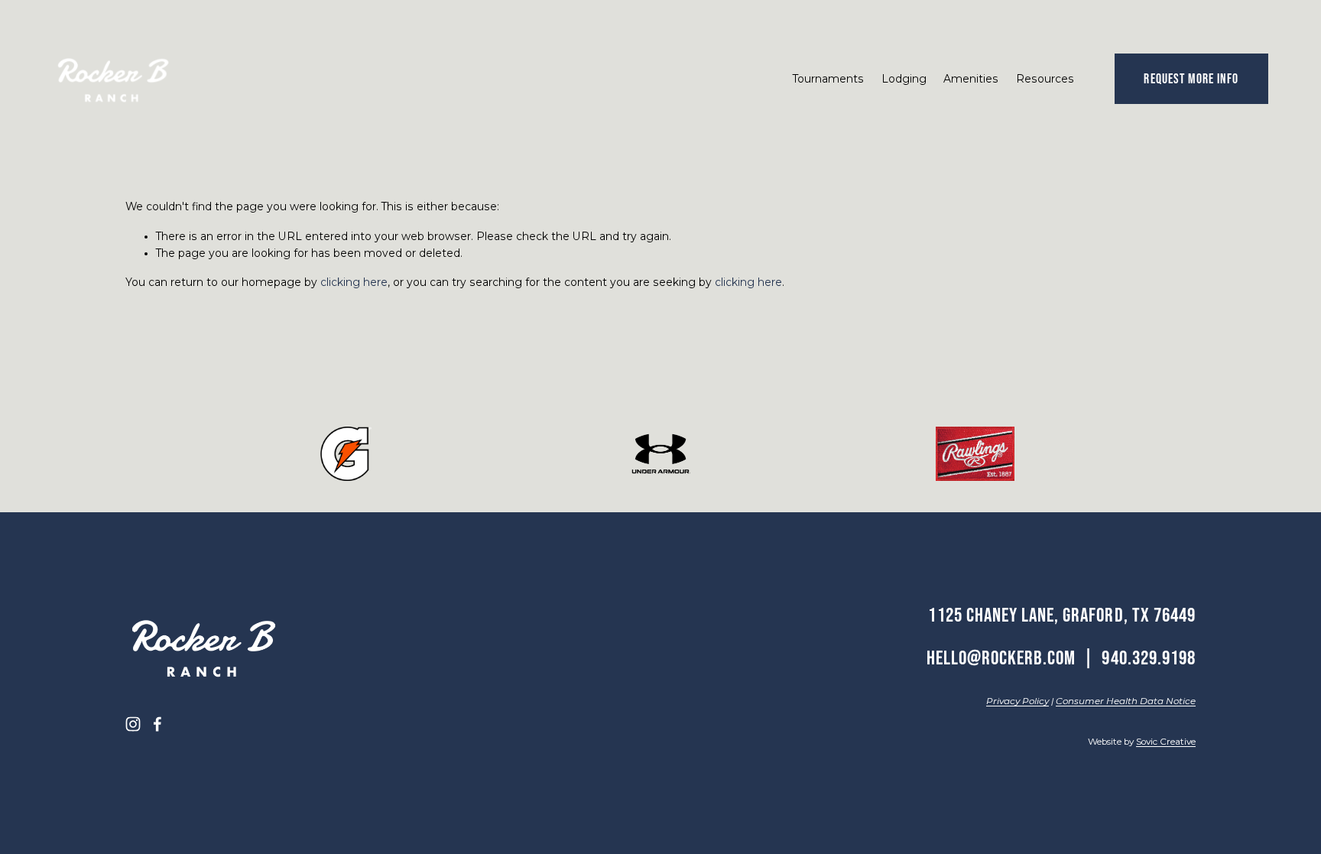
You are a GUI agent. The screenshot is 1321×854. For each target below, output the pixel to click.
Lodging (904, 79)
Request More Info (1191, 78)
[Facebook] (157, 724)
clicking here (354, 282)
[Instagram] (133, 724)
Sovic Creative (1166, 741)
